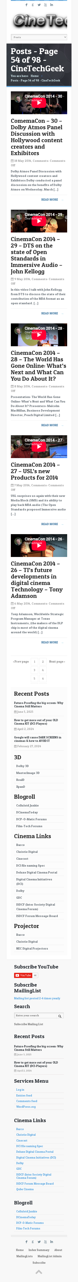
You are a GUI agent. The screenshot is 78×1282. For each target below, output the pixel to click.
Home (35, 76)
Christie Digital (27, 851)
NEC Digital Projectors (32, 948)
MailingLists (24, 1256)
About (58, 1250)
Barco (20, 845)
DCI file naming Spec (30, 865)
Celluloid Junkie (27, 805)
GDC (19, 897)
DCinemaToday (27, 812)
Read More (52, 199)
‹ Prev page (21, 661)
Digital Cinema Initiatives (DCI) (34, 881)
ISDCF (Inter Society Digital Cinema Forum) (35, 907)
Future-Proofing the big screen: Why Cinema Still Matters (38, 704)
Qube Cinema (25, 1189)
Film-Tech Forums (29, 826)
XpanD (20, 786)
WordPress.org (26, 1106)
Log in (20, 1089)
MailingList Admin (50, 1256)
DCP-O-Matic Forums (31, 819)
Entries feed (24, 1095)
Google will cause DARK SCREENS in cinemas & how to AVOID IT (37, 739)
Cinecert (22, 858)
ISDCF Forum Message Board (37, 916)
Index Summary (39, 1250)
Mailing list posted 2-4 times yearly (37, 998)
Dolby (20, 890)
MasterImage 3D (28, 773)
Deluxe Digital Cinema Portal (36, 872)
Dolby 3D (22, 766)
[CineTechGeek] (39, 21)
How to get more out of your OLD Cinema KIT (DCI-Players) (36, 721)
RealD (20, 779)
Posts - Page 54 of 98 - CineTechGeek (35, 80)
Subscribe (39, 1262)
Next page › (57, 661)
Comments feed (26, 1101)
